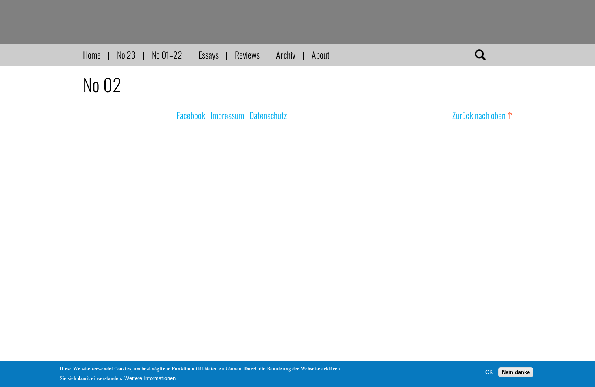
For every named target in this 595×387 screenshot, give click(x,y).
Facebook (190, 114)
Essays (208, 54)
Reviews (247, 54)
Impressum (227, 114)
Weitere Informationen (150, 378)
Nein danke (516, 372)
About (320, 54)
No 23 (126, 54)
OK (489, 372)
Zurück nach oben (479, 114)
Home (92, 54)
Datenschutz (268, 114)
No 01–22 (167, 54)
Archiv (285, 54)
